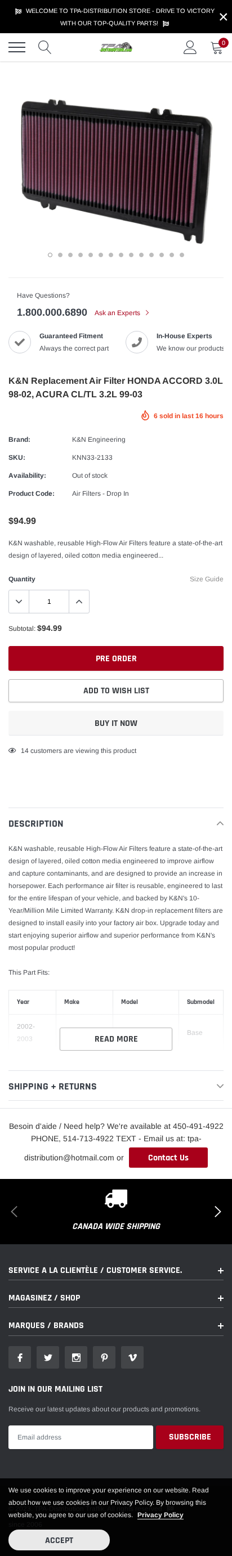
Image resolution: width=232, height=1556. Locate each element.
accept (59, 1540)
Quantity (21, 579)
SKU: (16, 457)
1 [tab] (50, 255)
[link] (19, 1357)
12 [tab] (161, 255)
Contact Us (168, 1158)
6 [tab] (101, 255)
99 (25, 751)
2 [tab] (60, 255)
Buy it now (116, 723)
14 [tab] (182, 255)
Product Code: (31, 493)
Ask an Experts (118, 313)
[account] (190, 47)
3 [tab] (70, 255)
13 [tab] (171, 255)
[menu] (16, 47)
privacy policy (160, 1515)
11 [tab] (151, 255)
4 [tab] (80, 255)
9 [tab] (131, 255)
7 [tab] (111, 255)
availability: (27, 475)
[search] (45, 47)
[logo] (116, 47)
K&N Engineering (99, 439)
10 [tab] (141, 255)
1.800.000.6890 (52, 312)
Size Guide (207, 579)
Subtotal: (21, 629)
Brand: (19, 439)
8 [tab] (121, 255)
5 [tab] (90, 255)
